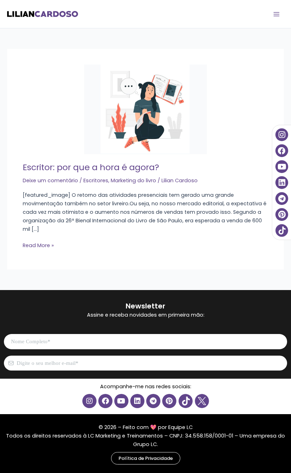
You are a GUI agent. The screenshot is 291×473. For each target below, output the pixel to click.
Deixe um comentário (50, 180)
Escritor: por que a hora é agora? (91, 167)
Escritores (95, 180)
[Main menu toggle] (276, 14)
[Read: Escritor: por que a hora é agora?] (115, 108)
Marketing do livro (133, 180)
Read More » (38, 245)
